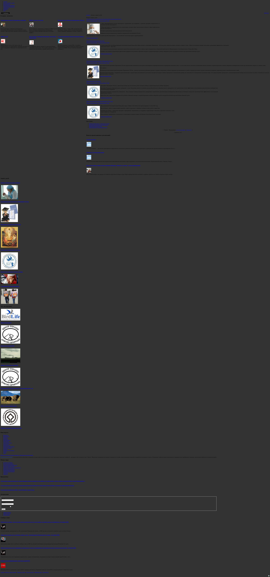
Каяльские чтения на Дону (95, 126)
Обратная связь (38, 572)
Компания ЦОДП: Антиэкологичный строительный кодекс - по (17, 388)
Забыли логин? (7, 513)
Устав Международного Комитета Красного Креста (71, 36)
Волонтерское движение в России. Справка (12, 272)
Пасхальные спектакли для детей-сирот (98, 125)
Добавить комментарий (92, 38)
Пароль (3, 502)
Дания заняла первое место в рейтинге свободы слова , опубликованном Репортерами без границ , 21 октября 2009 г (30, 535)
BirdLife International (6, 322)
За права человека (91, 139)
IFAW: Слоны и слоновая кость (9, 406)
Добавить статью (21, 572)
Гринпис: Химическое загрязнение (9, 365)
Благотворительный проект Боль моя (95, 41)
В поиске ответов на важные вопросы (10, 182)
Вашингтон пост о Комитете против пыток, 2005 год (71, 20)
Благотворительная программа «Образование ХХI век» (99, 61)
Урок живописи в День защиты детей (98, 127)
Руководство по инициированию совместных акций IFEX (15, 560)
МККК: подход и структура (36, 20)
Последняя (189, 130)
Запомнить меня (5, 506)
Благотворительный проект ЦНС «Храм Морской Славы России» (18, 490)
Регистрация (6, 515)
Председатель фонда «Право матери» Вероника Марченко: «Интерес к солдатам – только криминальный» (113, 165)
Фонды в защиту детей (103, 20)
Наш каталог (46, 572)
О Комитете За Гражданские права (95, 152)
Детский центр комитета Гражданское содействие (13, 20)
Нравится (266, 13)
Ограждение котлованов (6, 457)
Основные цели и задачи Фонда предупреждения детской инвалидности (103, 19)
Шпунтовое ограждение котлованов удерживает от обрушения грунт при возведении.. (17, 455)
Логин (3, 498)
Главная (88, 15)
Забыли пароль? (7, 512)
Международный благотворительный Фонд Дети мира (99, 101)
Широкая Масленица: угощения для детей (99, 123)
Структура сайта (30, 572)
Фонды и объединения (92, 20)
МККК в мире (4, 36)
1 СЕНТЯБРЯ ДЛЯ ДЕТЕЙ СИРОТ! (10, 286)
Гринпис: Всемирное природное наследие (11, 428)
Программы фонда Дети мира (93, 81)
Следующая (182, 130)
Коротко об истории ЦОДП (7, 345)
